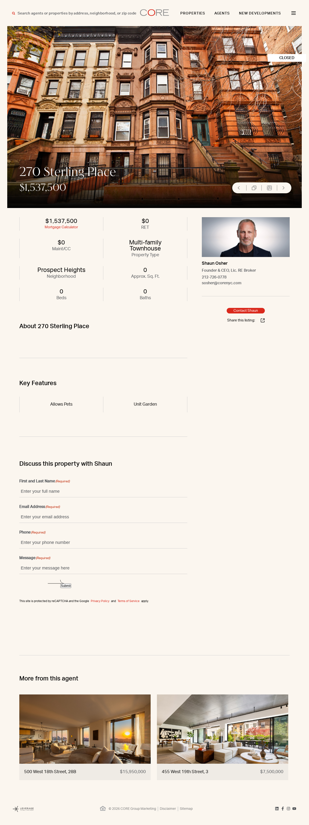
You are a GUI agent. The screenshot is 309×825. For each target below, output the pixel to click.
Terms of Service (129, 601)
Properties (192, 13)
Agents (222, 13)
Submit (66, 586)
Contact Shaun (245, 310)
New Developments (260, 13)
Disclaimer (168, 809)
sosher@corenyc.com (221, 283)
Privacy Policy (100, 601)
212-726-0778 (214, 277)
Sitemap (186, 809)
